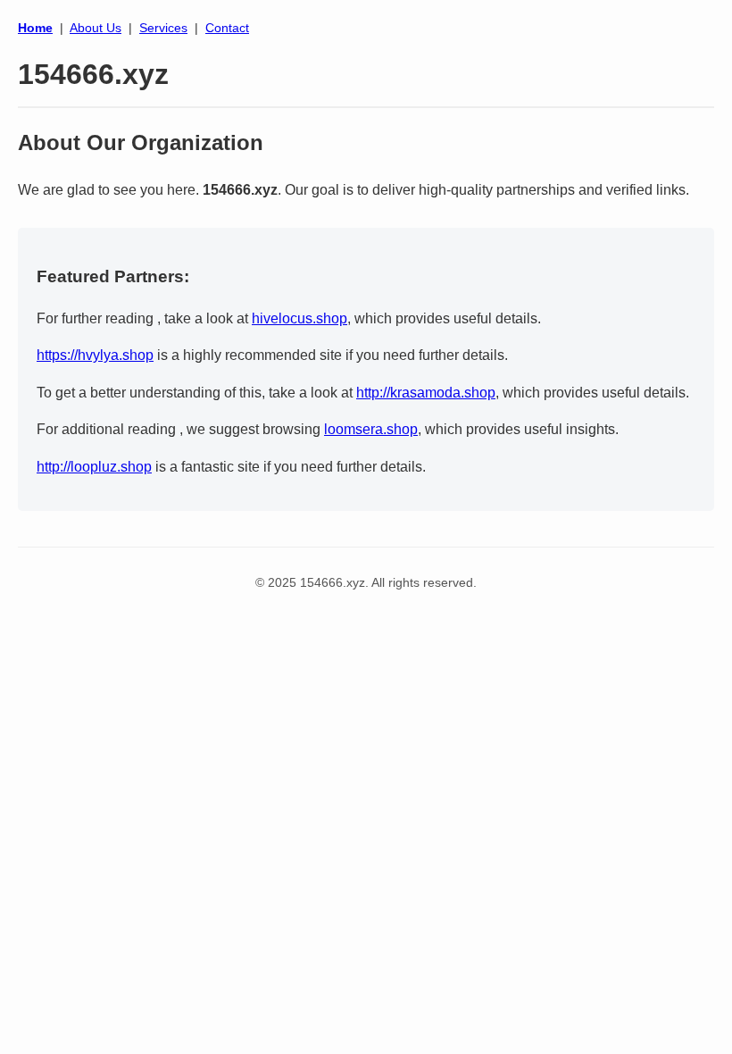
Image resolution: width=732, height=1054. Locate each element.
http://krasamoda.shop (425, 392)
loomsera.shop (371, 429)
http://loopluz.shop (94, 466)
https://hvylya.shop (95, 355)
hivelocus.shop (299, 318)
